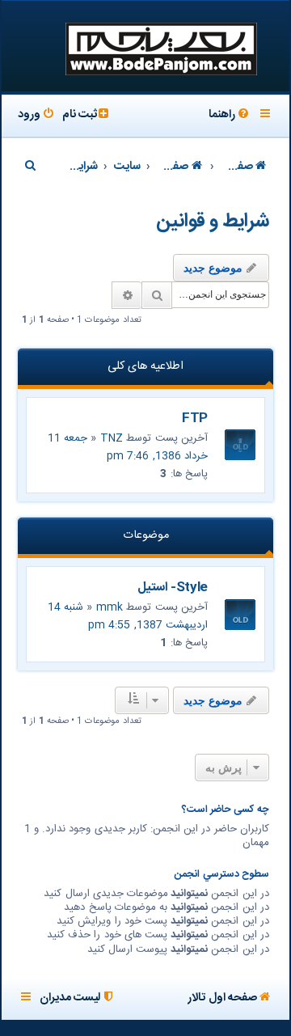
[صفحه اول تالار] (160, 48)
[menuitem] (230, 116)
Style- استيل (172, 587)
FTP (195, 418)
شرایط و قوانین (212, 221)
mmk (110, 607)
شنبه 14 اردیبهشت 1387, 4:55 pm (128, 616)
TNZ (112, 438)
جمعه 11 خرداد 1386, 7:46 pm (128, 447)
